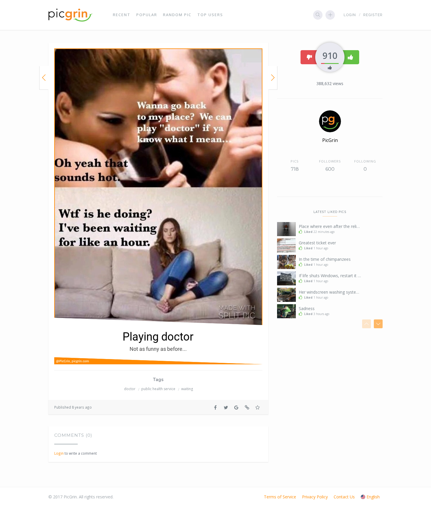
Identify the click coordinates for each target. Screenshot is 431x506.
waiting (187, 388)
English (373, 497)
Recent (121, 14)
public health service (158, 388)
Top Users (210, 14)
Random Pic (177, 14)
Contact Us (344, 497)
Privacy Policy (315, 497)
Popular (146, 14)
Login (350, 15)
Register (373, 15)
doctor (129, 388)
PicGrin (330, 140)
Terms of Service (280, 497)
